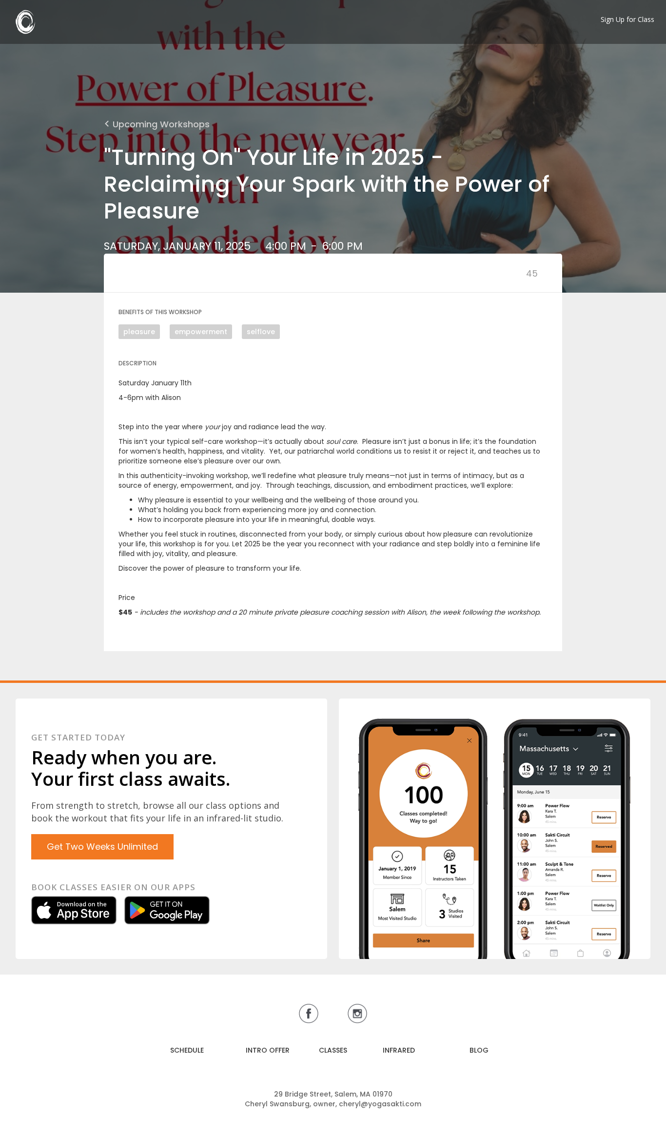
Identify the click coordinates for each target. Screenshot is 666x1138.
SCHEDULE (187, 1050)
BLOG (479, 1050)
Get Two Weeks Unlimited (102, 846)
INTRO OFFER (268, 1050)
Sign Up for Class (627, 19)
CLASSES (333, 1050)
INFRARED (399, 1050)
